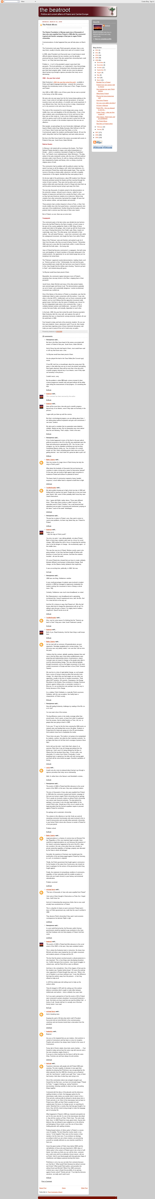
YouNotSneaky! (51, 487)
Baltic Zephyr (50, 459)
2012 (97, 50)
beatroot (49, 393)
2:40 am (48, 526)
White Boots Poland (102, 93)
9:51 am (48, 700)
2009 (97, 58)
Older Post (84, 1188)
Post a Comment (47, 1181)
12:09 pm (49, 922)
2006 (97, 135)
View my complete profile (103, 39)
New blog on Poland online (104, 123)
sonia (48, 767)
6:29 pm (48, 832)
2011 (97, 53)
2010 (97, 55)
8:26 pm (48, 390)
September (100, 70)
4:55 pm (48, 1177)
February (100, 127)
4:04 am (48, 614)
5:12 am (48, 626)
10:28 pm (49, 1028)
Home (64, 1188)
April (98, 77)
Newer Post (42, 1188)
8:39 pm (48, 400)
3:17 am (48, 572)
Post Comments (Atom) (55, 1192)
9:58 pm (48, 456)
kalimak (48, 1063)
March (99, 80)
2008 (97, 60)
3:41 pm (48, 764)
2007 (97, 132)
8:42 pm (48, 434)
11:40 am (49, 886)
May (98, 75)
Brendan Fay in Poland (103, 82)
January (99, 129)
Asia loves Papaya (102, 100)
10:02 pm (49, 484)
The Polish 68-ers (49, 25)
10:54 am (49, 1060)
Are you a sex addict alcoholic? (106, 103)
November (100, 65)
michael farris (50, 889)
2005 (97, 137)
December (100, 62)
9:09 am (48, 638)
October (99, 67)
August (99, 72)
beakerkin (49, 1031)
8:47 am (48, 1008)
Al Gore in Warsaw (102, 105)
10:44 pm (49, 512)
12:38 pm (49, 938)
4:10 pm (48, 780)
